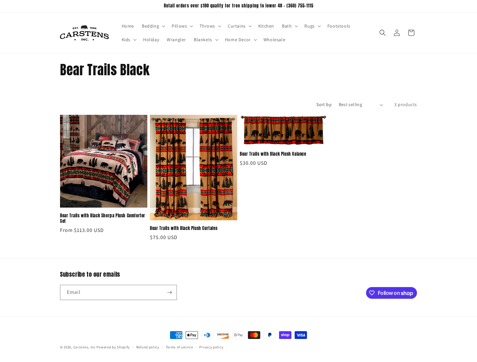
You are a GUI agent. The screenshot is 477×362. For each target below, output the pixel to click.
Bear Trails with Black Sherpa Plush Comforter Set (102, 218)
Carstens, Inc (84, 347)
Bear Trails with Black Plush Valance (273, 154)
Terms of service (179, 347)
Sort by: (324, 104)
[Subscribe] (169, 292)
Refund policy (147, 347)
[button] (153, 26)
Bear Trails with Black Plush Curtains (183, 228)
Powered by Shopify (113, 347)
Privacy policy (211, 347)
